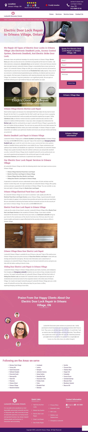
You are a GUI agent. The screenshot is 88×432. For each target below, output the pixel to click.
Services (59, 14)
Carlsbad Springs (68, 379)
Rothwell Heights (14, 372)
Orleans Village (14, 385)
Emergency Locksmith (56, 421)
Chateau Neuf (67, 370)
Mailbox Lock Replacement (54, 416)
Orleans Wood (13, 383)
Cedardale (66, 374)
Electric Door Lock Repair (38, 415)
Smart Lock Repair (38, 419)
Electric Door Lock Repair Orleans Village (37, 19)
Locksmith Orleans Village (42, 430)
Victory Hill (13, 367)
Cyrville (66, 365)
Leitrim (39, 367)
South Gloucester (14, 370)
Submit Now (71, 83)
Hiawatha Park (41, 376)
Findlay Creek (40, 381)
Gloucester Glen (41, 379)
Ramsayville (13, 376)
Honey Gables (40, 374)
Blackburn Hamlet (69, 383)
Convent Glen (67, 367)
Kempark (39, 370)
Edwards (39, 388)
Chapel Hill (67, 372)
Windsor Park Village (15, 365)
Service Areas (68, 14)
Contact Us (79, 14)
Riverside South (14, 374)
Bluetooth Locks (55, 408)
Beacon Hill (67, 385)
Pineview (12, 381)
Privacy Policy (54, 405)
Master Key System (38, 410)
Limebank (39, 365)
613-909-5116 (76, 8)
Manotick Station (14, 388)
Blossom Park (68, 381)
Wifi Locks (53, 412)
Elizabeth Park (41, 385)
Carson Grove (67, 376)
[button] (18, 344)
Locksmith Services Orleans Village (17, 19)
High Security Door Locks (38, 406)
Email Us (71, 405)
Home (51, 14)
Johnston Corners (42, 372)
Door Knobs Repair (38, 423)
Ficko (38, 383)
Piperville (12, 379)
